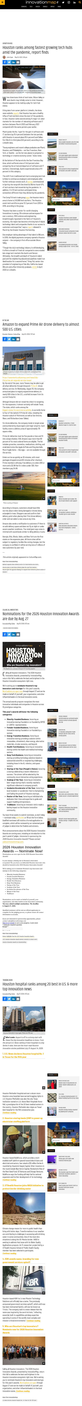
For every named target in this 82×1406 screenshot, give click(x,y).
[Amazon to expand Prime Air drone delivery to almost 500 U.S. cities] (24, 361)
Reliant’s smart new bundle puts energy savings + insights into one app (68, 821)
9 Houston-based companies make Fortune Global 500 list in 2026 (69, 232)
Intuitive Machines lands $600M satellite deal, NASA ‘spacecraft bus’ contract (68, 220)
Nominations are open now (13, 691)
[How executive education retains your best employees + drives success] (52, 527)
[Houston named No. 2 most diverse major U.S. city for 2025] (52, 424)
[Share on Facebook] (5, 62)
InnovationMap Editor (9, 624)
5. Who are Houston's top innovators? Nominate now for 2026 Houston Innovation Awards (23, 1329)
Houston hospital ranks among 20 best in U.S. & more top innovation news (40, 986)
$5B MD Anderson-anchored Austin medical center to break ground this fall (68, 720)
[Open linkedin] (74, 2)
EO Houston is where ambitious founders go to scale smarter (67, 513)
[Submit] (80, 2)
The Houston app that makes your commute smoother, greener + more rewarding (68, 1174)
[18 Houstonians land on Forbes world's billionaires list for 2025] (52, 746)
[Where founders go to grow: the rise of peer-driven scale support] (52, 500)
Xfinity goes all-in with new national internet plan (66, 1160)
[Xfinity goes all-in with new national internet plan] (52, 1160)
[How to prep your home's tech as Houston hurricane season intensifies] (52, 1187)
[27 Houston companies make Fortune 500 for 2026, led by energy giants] (52, 733)
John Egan (10, 57)
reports (16, 113)
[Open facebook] (57, 2)
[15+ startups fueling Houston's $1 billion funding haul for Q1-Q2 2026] (52, 1097)
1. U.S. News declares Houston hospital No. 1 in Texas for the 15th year (23, 1055)
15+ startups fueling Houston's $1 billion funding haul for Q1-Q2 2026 (68, 1097)
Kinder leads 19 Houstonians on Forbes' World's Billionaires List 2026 (68, 1085)
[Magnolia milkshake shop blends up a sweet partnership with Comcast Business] (52, 809)
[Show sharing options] (43, 498)
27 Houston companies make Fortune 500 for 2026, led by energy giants (67, 734)
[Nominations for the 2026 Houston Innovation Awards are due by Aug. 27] (24, 656)
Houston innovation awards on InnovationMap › (15, 942)
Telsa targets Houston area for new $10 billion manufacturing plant (69, 143)
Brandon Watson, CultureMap (11, 334)
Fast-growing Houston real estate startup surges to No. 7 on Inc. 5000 (68, 246)
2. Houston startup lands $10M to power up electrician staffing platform (23, 1120)
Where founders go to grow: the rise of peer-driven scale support (68, 500)
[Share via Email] (18, 62)
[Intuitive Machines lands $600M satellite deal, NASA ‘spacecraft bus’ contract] (52, 219)
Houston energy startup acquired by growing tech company (68, 1111)
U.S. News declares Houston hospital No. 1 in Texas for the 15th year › (20, 1400)
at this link (20, 817)
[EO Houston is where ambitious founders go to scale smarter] (52, 513)
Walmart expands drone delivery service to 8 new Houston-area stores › (21, 564)
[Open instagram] (68, 2)
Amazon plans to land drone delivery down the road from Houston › (20, 567)
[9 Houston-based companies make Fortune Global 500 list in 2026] (52, 232)
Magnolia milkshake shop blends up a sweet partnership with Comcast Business (68, 810)
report (30, 227)
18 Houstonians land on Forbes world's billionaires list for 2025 (67, 746)
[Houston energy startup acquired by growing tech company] (52, 1111)
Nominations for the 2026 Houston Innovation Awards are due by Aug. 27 (41, 616)
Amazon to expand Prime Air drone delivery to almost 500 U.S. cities (41, 327)
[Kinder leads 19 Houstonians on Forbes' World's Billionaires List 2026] (52, 1084)
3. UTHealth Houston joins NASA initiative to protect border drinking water (23, 1187)
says (27, 197)
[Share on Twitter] (9, 62)
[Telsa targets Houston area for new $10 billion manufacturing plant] (52, 143)
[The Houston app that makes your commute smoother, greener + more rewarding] (52, 1173)
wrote (34, 267)
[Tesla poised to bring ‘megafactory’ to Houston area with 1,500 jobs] (52, 170)
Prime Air (34, 386)
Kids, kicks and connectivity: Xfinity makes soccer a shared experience (68, 795)
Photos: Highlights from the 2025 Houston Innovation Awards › (18, 936)
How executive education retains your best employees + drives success (68, 528)
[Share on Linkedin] (13, 62)
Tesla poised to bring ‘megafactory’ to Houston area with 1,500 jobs (68, 170)
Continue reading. (9, 1112)
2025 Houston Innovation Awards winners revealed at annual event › (20, 939)
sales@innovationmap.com (13, 842)
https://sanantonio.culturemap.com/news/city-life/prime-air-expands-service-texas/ (20, 378)
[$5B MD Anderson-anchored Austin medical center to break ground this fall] (52, 720)
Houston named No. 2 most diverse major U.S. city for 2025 (67, 424)
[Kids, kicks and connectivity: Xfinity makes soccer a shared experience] (52, 795)
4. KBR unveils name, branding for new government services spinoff (21, 1260)
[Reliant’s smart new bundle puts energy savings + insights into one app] (52, 822)
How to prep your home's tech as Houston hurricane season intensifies (68, 1187)
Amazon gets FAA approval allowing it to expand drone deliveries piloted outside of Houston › (24, 571)
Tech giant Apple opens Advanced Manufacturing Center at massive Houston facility (68, 157)
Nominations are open (28, 1383)
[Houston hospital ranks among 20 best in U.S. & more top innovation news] (24, 1020)
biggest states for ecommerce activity (17, 410)
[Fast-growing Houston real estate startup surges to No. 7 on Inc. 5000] (52, 246)
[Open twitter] (63, 2)
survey (30, 181)
